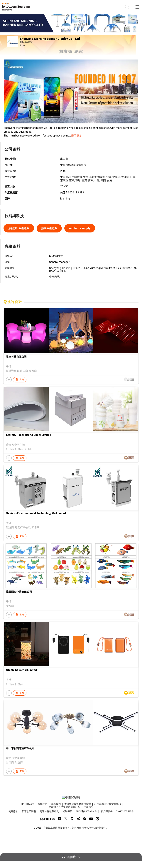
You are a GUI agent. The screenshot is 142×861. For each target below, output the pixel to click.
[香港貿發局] (71, 797)
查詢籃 (71, 857)
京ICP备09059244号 (86, 811)
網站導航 (67, 811)
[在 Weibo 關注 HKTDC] (78, 818)
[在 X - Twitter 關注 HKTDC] (66, 818)
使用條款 (13, 811)
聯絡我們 (56, 804)
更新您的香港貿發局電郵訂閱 (64, 806)
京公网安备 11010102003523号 (117, 811)
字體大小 (88, 806)
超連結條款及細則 (49, 811)
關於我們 (42, 804)
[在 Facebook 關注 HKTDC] (59, 818)
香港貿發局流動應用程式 (77, 804)
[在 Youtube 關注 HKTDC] (91, 818)
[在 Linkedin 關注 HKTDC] (72, 818)
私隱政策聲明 (29, 811)
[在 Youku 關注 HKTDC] (97, 818)
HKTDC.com (27, 804)
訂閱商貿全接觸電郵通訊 (107, 804)
